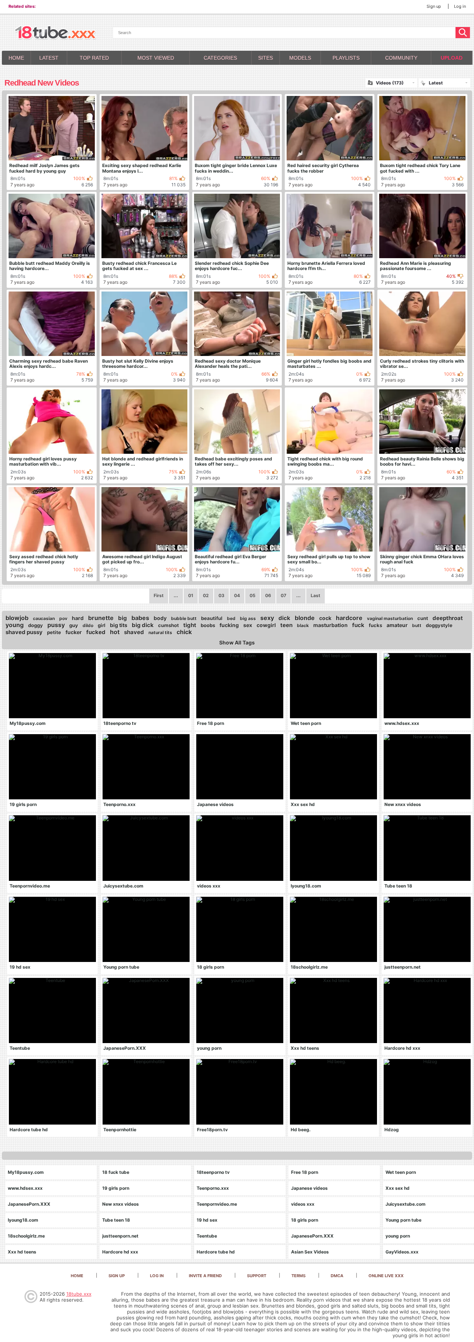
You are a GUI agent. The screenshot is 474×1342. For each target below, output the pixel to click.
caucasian (44, 618)
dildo (88, 625)
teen (286, 625)
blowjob (17, 618)
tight (189, 625)
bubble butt (184, 618)
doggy (35, 625)
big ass (248, 618)
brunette (101, 618)
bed (231, 618)
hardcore (349, 618)
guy (73, 625)
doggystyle (439, 625)
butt (416, 625)
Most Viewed (155, 58)
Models (300, 58)
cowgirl (266, 625)
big (122, 618)
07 (283, 595)
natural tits (160, 632)
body (160, 618)
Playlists (346, 58)
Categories (220, 58)
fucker (74, 632)
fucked (96, 632)
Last (315, 595)
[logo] (55, 33)
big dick (143, 625)
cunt (422, 618)
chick (184, 632)
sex (247, 625)
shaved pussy (24, 632)
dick (284, 618)
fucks (375, 625)
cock (325, 618)
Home (16, 58)
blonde (305, 618)
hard (78, 618)
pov (63, 618)
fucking (229, 625)
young (15, 625)
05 (253, 595)
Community (401, 58)
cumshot (168, 625)
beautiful (212, 618)
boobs (208, 625)
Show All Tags (237, 643)
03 (221, 595)
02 (206, 595)
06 (268, 595)
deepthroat (448, 618)
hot (115, 632)
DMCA (337, 1275)
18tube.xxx (78, 1294)
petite (54, 632)
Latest (49, 58)
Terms (298, 1275)
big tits (118, 625)
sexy (267, 618)
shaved (134, 632)
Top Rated (94, 58)
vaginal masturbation (390, 618)
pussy (56, 625)
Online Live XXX (386, 1275)
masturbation (330, 625)
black (303, 625)
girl (102, 625)
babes (140, 618)
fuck (358, 625)
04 (237, 595)
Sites (265, 58)
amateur (397, 625)
